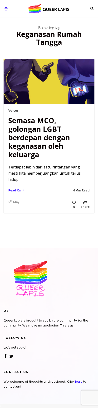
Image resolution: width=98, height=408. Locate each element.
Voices (13, 110)
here (79, 381)
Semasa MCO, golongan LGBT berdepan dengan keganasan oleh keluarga (39, 137)
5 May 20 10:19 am (12, 201)
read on (15, 190)
